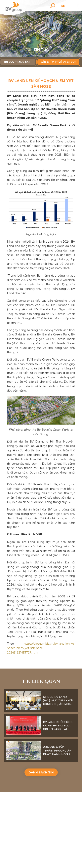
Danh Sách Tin (41, 772)
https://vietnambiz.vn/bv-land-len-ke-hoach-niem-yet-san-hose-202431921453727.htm (41, 648)
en (63, 6)
